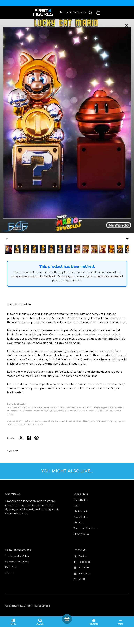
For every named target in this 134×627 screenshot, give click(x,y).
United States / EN (75, 12)
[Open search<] (90, 12)
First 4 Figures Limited (37, 605)
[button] (127, 238)
